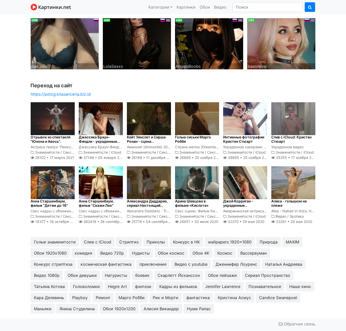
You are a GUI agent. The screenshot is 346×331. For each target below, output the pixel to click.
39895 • (249, 157)
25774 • (153, 221)
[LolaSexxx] (137, 43)
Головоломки (86, 286)
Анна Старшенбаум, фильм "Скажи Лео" (96, 203)
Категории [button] (158, 7)
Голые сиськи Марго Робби (193, 139)
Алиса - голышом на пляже (289, 203)
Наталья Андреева (283, 264)
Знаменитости (47, 152)
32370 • (245, 221)
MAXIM (292, 241)
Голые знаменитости (55, 241)
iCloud (116, 152)
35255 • (296, 157)
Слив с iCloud (97, 241)
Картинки (186, 7)
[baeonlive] (281, 43)
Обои (205, 7)
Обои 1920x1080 (50, 253)
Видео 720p (112, 253)
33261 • (293, 221)
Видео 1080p (47, 275)
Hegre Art (117, 286)
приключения (153, 264)
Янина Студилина (77, 308)
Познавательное (264, 286)
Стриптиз (129, 241)
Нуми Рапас (199, 308)
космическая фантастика (106, 264)
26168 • (152, 157)
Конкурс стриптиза (53, 264)
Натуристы (116, 275)
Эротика (297, 216)
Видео (220, 7)
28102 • (54, 157)
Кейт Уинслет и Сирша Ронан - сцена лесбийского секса (146, 141)
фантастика (198, 297)
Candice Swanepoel (278, 297)
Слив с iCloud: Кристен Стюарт (291, 139)
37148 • (103, 157)
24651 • (198, 221)
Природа (269, 241)
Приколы (156, 241)
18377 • (56, 221)
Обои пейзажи (222, 275)
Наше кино (300, 286)
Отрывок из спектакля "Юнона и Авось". (50, 139)
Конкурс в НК (186, 241)
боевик (142, 275)
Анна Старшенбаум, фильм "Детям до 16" (49, 203)
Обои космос (171, 253)
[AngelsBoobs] (209, 43)
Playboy (80, 297)
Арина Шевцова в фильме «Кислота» (191, 203)
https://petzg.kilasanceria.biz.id (61, 94)
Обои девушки (82, 275)
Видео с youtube (191, 264)
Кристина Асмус (234, 297)
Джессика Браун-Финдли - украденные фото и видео (98, 141)
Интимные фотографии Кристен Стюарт (243, 139)
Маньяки (42, 308)
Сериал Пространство (267, 275)
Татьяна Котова (49, 286)
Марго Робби (132, 297)
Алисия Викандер (161, 308)
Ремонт (103, 297)
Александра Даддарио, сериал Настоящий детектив (147, 205)
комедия (83, 253)
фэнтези (143, 286)
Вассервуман (253, 253)
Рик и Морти (165, 297)
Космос (224, 253)
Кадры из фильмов (178, 286)
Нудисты (141, 253)
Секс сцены (73, 152)
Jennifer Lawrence (222, 286)
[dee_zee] (65, 43)
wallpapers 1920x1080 (230, 241)
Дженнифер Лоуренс (236, 264)
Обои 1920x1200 (119, 308)
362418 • (106, 221)
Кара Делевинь (49, 297)
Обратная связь (299, 323)
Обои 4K (201, 253)
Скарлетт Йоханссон (179, 275)
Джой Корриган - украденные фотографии (238, 205)
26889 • (200, 157)
